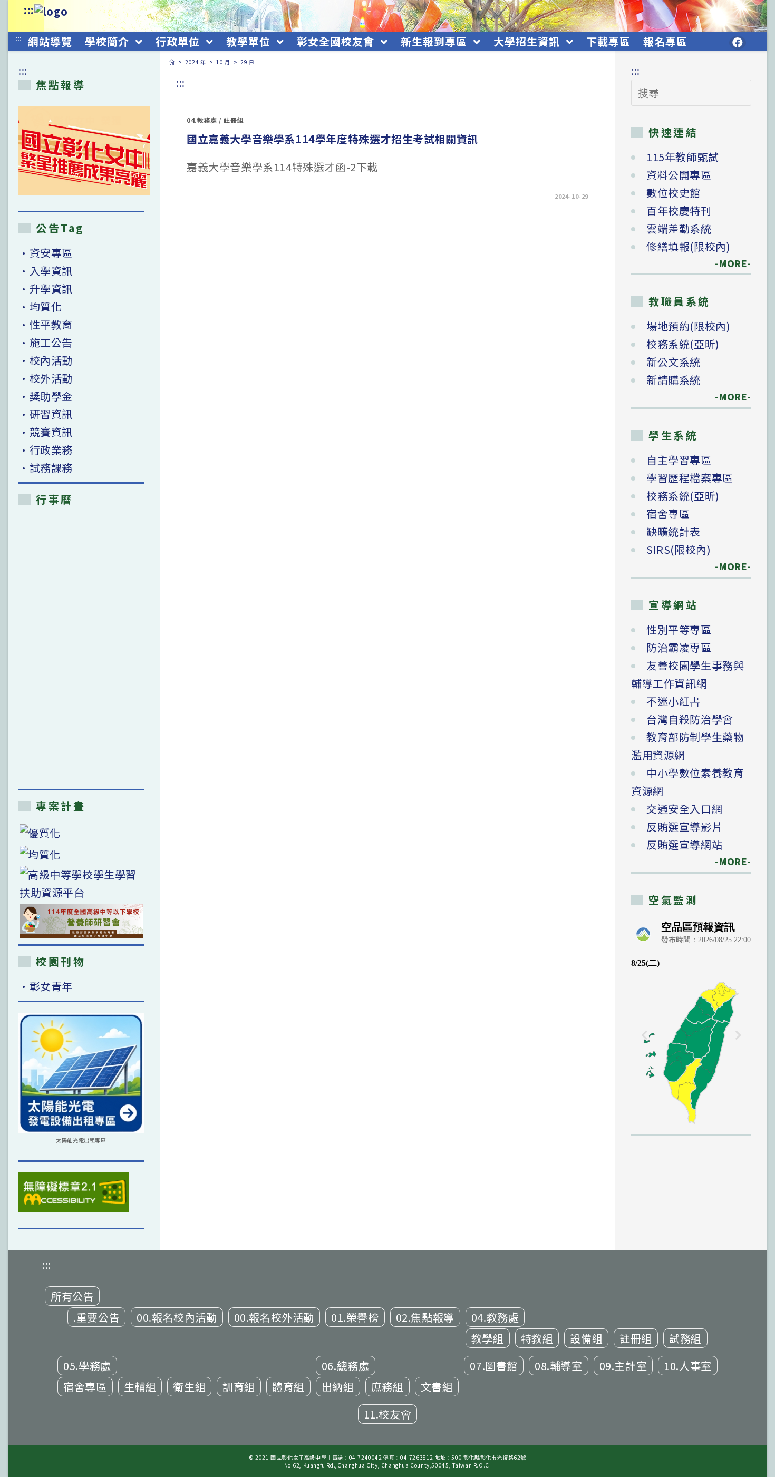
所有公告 (72, 1296)
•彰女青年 (45, 986)
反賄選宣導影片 (684, 826)
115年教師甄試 (682, 156)
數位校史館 (673, 192)
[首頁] (172, 62)
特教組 (537, 1338)
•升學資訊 (45, 288)
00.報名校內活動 (177, 1317)
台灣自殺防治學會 (689, 719)
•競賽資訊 (45, 431)
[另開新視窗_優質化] (81, 833)
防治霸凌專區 (679, 647)
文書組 (437, 1386)
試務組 (685, 1338)
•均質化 (40, 306)
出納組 (338, 1386)
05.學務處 (87, 1365)
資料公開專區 (679, 174)
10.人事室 (688, 1365)
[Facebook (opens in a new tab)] (737, 43)
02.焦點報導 (425, 1317)
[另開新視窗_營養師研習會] (81, 921)
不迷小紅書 (673, 701)
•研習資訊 (45, 414)
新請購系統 (673, 379)
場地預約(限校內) (688, 326)
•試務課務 (45, 467)
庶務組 (387, 1386)
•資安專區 (45, 252)
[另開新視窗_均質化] (81, 854)
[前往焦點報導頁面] (84, 151)
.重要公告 (96, 1317)
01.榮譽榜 (355, 1317)
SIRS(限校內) (678, 549)
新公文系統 (673, 361)
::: (29, 9)
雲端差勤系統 (679, 228)
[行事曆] (81, 647)
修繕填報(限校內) (688, 246)
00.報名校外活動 (274, 1317)
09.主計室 (623, 1365)
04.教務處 (202, 119)
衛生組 (189, 1386)
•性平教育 (45, 324)
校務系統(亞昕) (683, 343)
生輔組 (140, 1386)
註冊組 (234, 119)
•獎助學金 (45, 396)
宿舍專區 (668, 513)
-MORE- (727, 263)
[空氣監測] (691, 1021)
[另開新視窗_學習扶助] (81, 884)
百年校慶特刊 (679, 210)
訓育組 (238, 1386)
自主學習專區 (679, 459)
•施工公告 (45, 342)
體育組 (288, 1386)
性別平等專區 (679, 629)
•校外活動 (45, 378)
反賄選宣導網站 (684, 844)
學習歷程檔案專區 (689, 477)
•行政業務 (45, 449)
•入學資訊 (45, 270)
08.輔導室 (559, 1365)
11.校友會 (388, 1414)
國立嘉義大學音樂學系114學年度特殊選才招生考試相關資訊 (332, 138)
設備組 (586, 1338)
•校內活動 (45, 360)
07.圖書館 (494, 1365)
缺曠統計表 (673, 531)
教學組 (487, 1338)
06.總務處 (346, 1365)
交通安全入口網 (684, 808)
